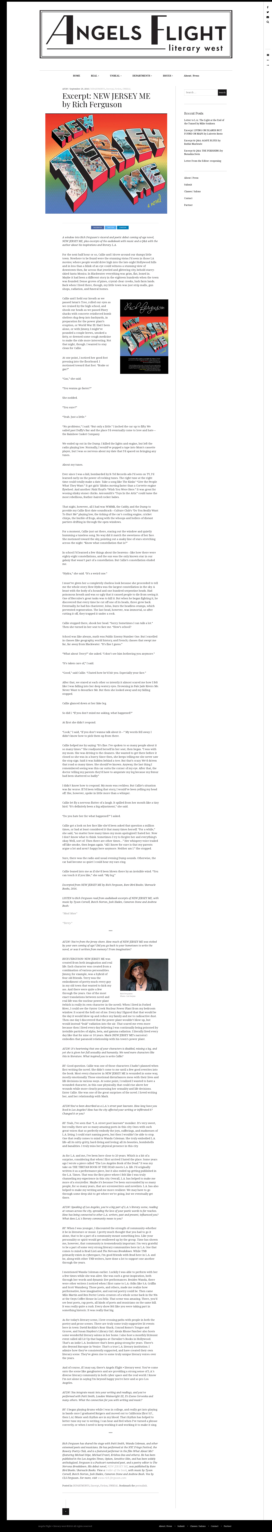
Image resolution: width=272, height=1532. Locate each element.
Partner (188, 205)
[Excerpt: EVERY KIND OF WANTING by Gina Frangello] (267, 65)
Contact (188, 198)
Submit (188, 184)
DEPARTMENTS (141, 75)
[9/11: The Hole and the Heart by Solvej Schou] (267, 60)
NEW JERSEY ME (118, 1466)
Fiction (118, 89)
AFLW (65, 89)
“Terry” (67, 923)
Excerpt (110, 89)
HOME (76, 75)
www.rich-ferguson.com (112, 1478)
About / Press (191, 75)
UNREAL (115, 75)
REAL (94, 75)
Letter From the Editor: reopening (202, 161)
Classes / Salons (192, 191)
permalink (141, 1485)
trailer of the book (116, 1470)
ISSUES (167, 75)
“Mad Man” (69, 913)
